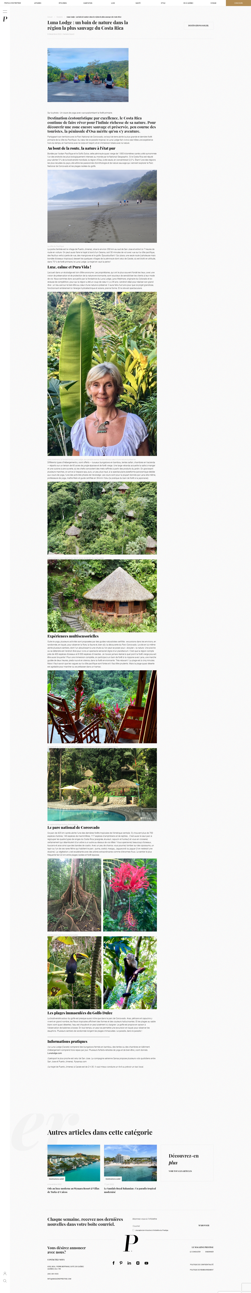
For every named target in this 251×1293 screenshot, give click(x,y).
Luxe (113, 3)
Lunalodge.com (54, 1053)
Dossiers (60, 17)
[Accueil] (5, 19)
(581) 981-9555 (52, 1274)
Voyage (213, 3)
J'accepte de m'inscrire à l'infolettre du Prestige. (152, 1230)
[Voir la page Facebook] (113, 1263)
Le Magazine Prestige (202, 1248)
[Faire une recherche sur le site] (5, 1281)
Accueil (50, 17)
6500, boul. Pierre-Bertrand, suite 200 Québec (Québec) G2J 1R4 (65, 1267)
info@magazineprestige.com (59, 1279)
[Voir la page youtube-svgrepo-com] (146, 1262)
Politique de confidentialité (201, 1264)
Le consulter (195, 1252)
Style (163, 3)
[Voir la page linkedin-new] (129, 1263)
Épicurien (63, 3)
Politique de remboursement (201, 1270)
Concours (238, 3)
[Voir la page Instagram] (137, 1263)
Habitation (87, 3)
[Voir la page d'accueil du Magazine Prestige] (130, 1243)
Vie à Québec (188, 3)
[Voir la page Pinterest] (121, 1263)
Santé (138, 3)
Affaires (37, 3)
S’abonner (209, 1252)
